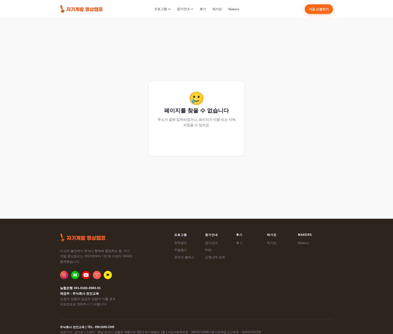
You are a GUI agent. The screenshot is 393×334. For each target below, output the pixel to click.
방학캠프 (180, 243)
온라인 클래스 (184, 257)
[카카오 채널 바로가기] (108, 275)
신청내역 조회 (215, 257)
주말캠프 (180, 250)
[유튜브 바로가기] (86, 275)
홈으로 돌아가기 (196, 140)
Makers (233, 9)
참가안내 (211, 243)
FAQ (208, 250)
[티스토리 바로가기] (97, 275)
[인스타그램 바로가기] (64, 275)
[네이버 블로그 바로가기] (75, 275)
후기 (203, 9)
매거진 (217, 9)
